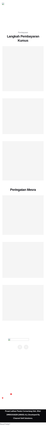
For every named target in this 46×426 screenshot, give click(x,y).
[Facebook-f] (20, 347)
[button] (23, 424)
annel (18, 418)
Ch (14, 418)
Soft (22, 418)
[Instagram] (26, 347)
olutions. (29, 418)
